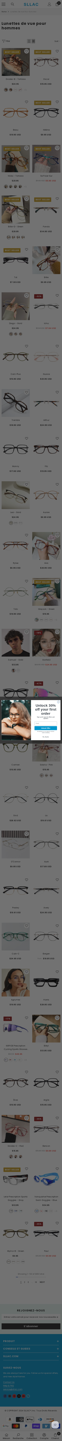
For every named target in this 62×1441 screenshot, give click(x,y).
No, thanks (46, 736)
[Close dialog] (58, 702)
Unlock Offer (45, 728)
